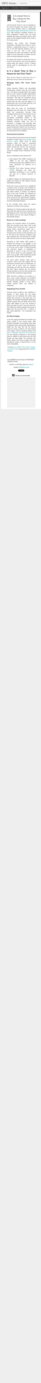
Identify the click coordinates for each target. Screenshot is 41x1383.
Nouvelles (15, 8)
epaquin (30, 364)
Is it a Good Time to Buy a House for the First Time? (21, 18)
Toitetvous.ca (24, 8)
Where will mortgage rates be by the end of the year (21, 31)
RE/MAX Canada (24, 367)
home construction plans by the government (21, 332)
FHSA (12, 170)
